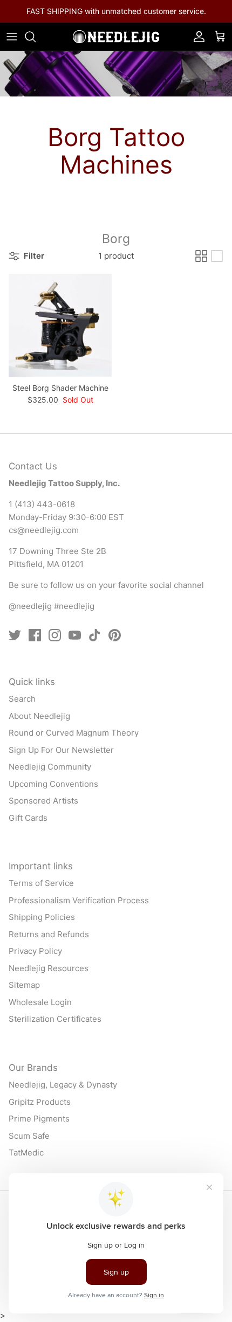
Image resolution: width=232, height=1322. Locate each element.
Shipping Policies (42, 917)
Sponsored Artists (43, 800)
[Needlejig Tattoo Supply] (116, 36)
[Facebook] (35, 635)
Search (22, 699)
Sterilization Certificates (55, 1019)
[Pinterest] (114, 635)
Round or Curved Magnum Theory (74, 733)
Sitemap (24, 985)
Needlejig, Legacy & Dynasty (63, 1084)
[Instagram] (55, 635)
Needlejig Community (50, 767)
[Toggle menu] (12, 37)
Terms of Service (41, 883)
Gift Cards (28, 818)
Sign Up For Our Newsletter (61, 750)
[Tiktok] (94, 635)
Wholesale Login (40, 1002)
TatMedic (26, 1152)
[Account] (196, 37)
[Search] (35, 37)
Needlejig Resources (48, 968)
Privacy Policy (35, 951)
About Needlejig (39, 716)
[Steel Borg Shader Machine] (60, 325)
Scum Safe (29, 1136)
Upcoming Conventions (53, 784)
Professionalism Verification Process (79, 900)
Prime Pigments (39, 1118)
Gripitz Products (40, 1102)
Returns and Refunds (49, 934)
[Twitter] (15, 635)
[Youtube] (75, 635)
